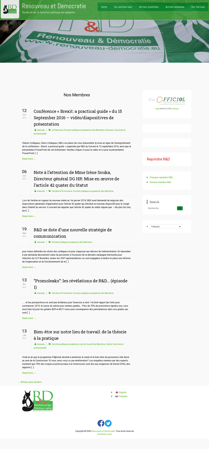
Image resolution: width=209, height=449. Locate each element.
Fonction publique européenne (77, 130)
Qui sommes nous (123, 7)
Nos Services (198, 7)
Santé (109, 344)
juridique (175, 109)
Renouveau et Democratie (54, 6)
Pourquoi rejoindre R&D (161, 177)
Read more (29, 158)
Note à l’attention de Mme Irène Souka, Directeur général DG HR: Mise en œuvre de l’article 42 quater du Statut (76, 179)
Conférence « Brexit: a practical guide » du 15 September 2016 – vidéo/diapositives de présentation (78, 117)
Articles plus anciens (30, 382)
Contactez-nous (104, 434)
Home (104, 7)
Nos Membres (98, 130)
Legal (157, 109)
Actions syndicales (149, 7)
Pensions (109, 130)
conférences (57, 130)
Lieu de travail (86, 344)
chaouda (41, 130)
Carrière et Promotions (62, 191)
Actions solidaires (175, 7)
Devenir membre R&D (160, 182)
